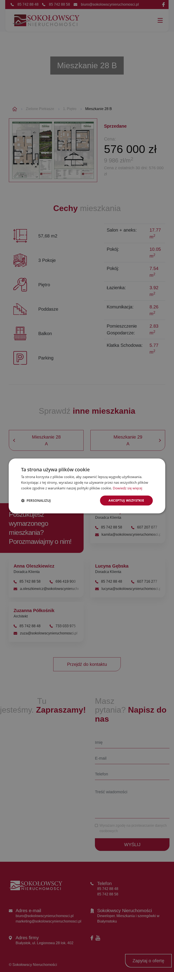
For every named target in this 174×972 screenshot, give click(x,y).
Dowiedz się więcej (127, 488)
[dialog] (87, 485)
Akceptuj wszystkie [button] (126, 500)
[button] (36, 500)
